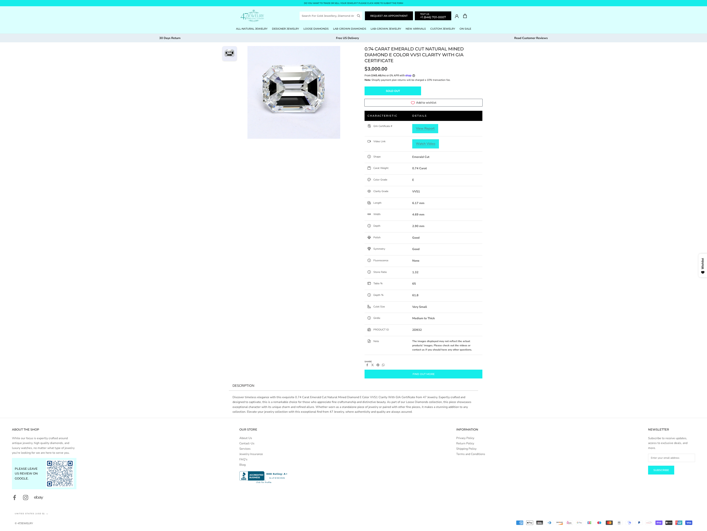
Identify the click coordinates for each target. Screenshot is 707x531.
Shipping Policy (466, 449)
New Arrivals (416, 28)
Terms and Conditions (470, 454)
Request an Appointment (389, 15)
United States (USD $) (30, 513)
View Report (425, 128)
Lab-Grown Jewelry (386, 28)
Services (245, 449)
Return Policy (465, 443)
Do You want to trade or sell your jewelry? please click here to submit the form (353, 3)
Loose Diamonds (316, 28)
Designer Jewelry (285, 28)
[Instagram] (25, 497)
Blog (242, 465)
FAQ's (243, 459)
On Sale (465, 28)
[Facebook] (367, 365)
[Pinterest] (378, 365)
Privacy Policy (465, 438)
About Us (245, 438)
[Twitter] (372, 365)
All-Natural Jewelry (252, 28)
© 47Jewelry (24, 523)
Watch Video (425, 143)
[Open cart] (465, 16)
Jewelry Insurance (251, 454)
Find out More (424, 374)
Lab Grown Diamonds (349, 28)
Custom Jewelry (442, 28)
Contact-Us (246, 443)
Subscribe (661, 470)
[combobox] (328, 16)
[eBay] (38, 497)
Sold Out (393, 91)
